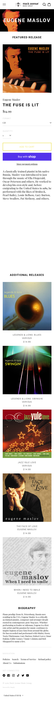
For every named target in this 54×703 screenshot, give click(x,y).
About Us (7, 663)
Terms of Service (28, 659)
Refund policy (44, 659)
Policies (6, 659)
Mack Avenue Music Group (20, 683)
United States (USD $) (12, 695)
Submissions (19, 663)
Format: (7, 118)
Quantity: (8, 131)
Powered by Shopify (9, 687)
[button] (44, 4)
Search (15, 659)
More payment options (27, 164)
